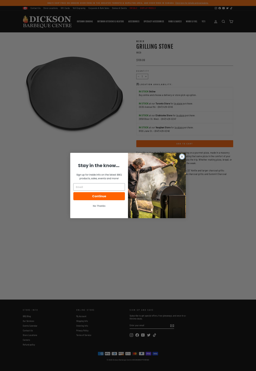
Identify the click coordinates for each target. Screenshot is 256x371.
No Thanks (99, 206)
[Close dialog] (182, 156)
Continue (99, 196)
